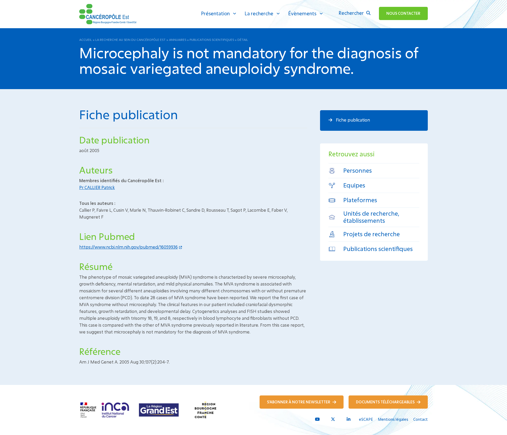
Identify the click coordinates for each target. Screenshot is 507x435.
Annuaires (177, 39)
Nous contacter (403, 13)
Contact (420, 419)
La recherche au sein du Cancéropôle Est (130, 39)
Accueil (85, 39)
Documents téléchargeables (385, 401)
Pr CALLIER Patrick (97, 187)
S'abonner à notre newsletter (299, 401)
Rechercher (352, 13)
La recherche (259, 13)
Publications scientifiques (212, 39)
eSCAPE (366, 419)
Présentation (215, 13)
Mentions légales (393, 419)
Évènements (302, 13)
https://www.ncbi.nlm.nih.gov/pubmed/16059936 (128, 247)
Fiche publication (352, 120)
